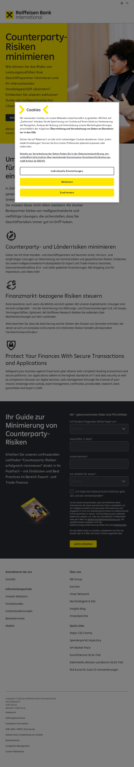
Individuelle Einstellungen (67, 171)
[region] (67, 152)
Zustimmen (67, 192)
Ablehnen (67, 181)
